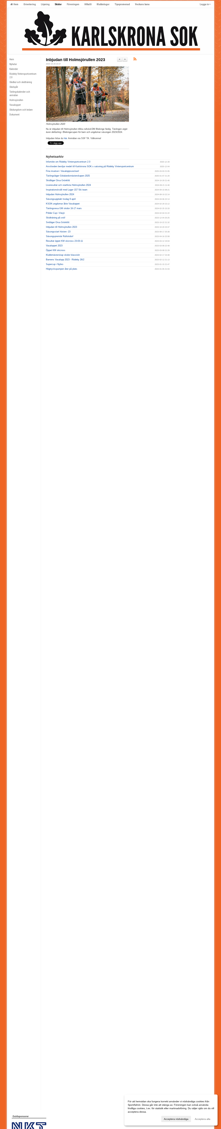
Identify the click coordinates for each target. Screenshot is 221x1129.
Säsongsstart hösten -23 (58, 231)
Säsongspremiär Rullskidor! (59, 236)
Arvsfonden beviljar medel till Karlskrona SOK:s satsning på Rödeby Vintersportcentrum (90, 166)
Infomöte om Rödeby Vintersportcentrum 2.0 (68, 161)
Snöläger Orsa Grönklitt (57, 222)
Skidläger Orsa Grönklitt (58, 180)
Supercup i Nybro (54, 264)
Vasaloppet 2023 (54, 245)
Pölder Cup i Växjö (55, 213)
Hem (15, 4)
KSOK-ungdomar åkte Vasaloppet (63, 203)
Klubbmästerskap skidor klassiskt (63, 255)
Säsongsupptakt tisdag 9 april (61, 199)
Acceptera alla (202, 1119)
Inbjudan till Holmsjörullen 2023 (75, 59)
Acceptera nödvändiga (176, 1119)
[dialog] (171, 1110)
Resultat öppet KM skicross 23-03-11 (64, 241)
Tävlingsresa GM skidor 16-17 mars (64, 208)
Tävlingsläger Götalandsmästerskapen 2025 (68, 175)
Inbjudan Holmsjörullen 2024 (60, 194)
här (65, 138)
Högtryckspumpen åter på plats (61, 269)
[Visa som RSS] (134, 59)
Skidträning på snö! (55, 217)
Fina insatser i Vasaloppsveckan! (62, 171)
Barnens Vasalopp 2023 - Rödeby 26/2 (65, 259)
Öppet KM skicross (55, 250)
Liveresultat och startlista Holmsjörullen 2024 (68, 185)
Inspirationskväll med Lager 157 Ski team (66, 189)
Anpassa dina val (137, 1118)
